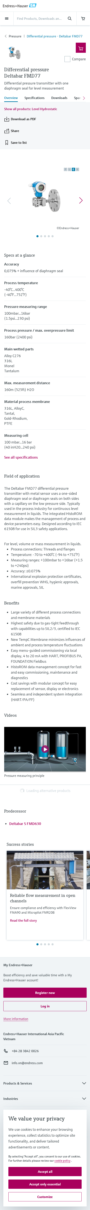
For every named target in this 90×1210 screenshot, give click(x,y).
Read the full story (23, 920)
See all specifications (21, 457)
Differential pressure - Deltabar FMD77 (54, 36)
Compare (79, 59)
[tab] (12, 98)
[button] (45, 993)
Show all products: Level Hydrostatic (30, 109)
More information (15, 1019)
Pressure (15, 36)
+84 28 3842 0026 (25, 1051)
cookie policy (62, 1160)
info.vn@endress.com (27, 1063)
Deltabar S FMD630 (25, 823)
